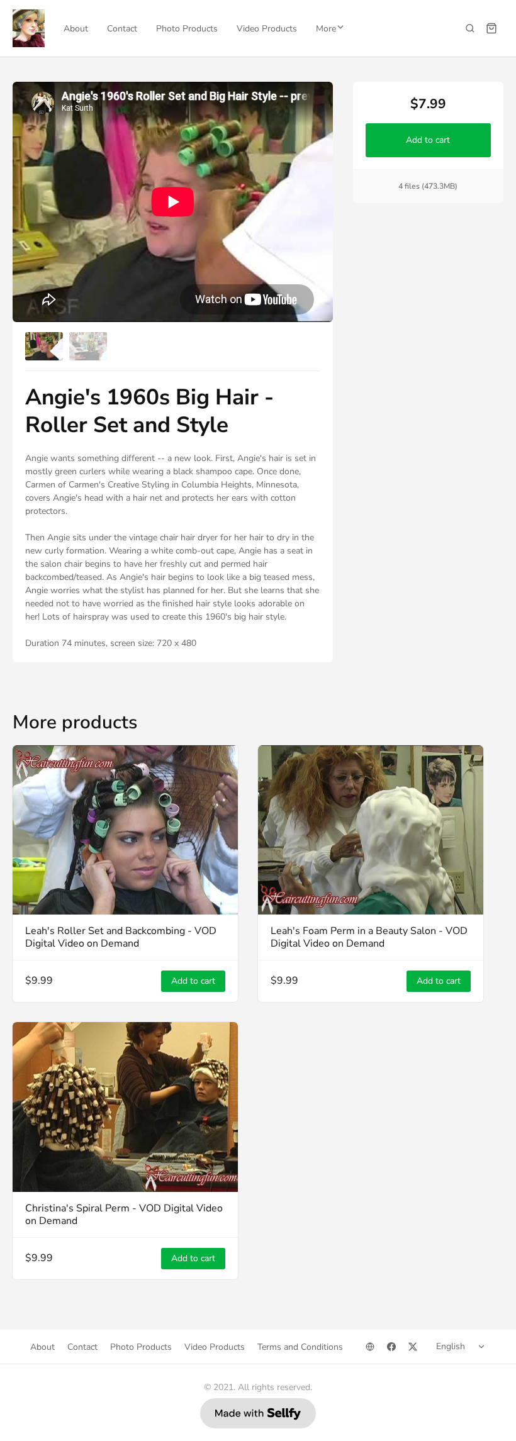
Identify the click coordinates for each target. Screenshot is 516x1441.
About (76, 28)
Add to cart (429, 140)
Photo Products (187, 28)
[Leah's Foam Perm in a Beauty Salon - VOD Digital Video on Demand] (370, 830)
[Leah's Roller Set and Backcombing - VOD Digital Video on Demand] (125, 830)
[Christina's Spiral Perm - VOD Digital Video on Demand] (125, 1107)
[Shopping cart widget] (491, 28)
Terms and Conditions (300, 1347)
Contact (122, 28)
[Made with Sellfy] (258, 1413)
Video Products (267, 28)
